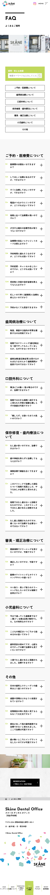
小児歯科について (25, 122)
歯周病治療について (25, 95)
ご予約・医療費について (25, 88)
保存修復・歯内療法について (25, 108)
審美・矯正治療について (25, 115)
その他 (25, 129)
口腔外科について (25, 101)
